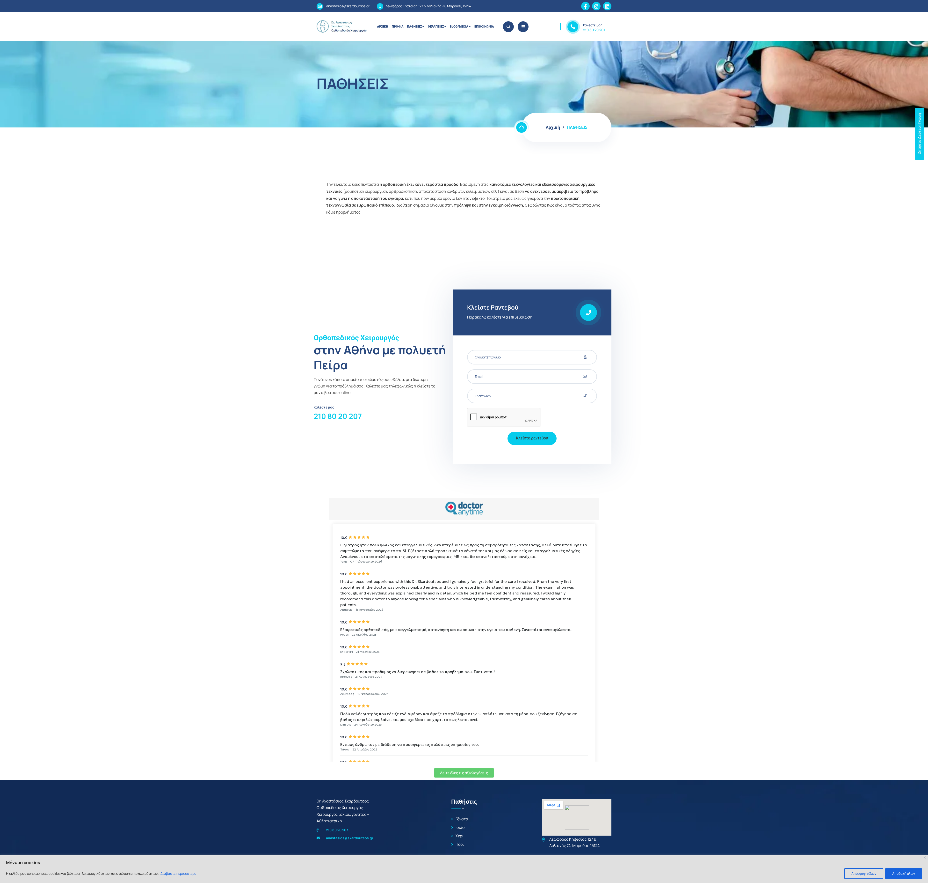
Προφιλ (397, 26)
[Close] (925, 857)
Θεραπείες (436, 26)
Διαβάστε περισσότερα (178, 873)
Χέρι (460, 836)
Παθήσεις (414, 26)
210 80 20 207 (594, 30)
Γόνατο (462, 819)
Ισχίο (460, 827)
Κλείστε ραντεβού (532, 438)
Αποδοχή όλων (903, 873)
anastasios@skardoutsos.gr (348, 6)
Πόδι (460, 844)
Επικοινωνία (484, 26)
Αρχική (382, 26)
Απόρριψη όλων (863, 873)
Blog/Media (459, 26)
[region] (464, 869)
